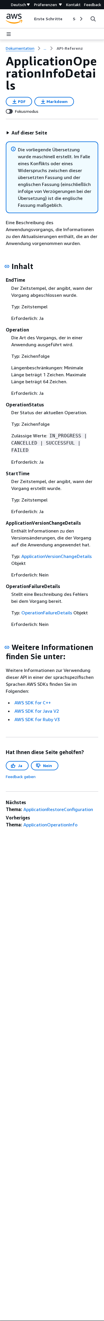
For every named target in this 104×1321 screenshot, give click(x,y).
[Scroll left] (29, 18)
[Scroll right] (80, 18)
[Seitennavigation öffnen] (9, 34)
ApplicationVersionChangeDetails (56, 556)
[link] (70, 48)
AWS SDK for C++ (32, 702)
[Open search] (93, 19)
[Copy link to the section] (6, 266)
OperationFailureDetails (46, 613)
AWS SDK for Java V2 (36, 711)
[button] (26, 133)
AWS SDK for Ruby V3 (37, 719)
